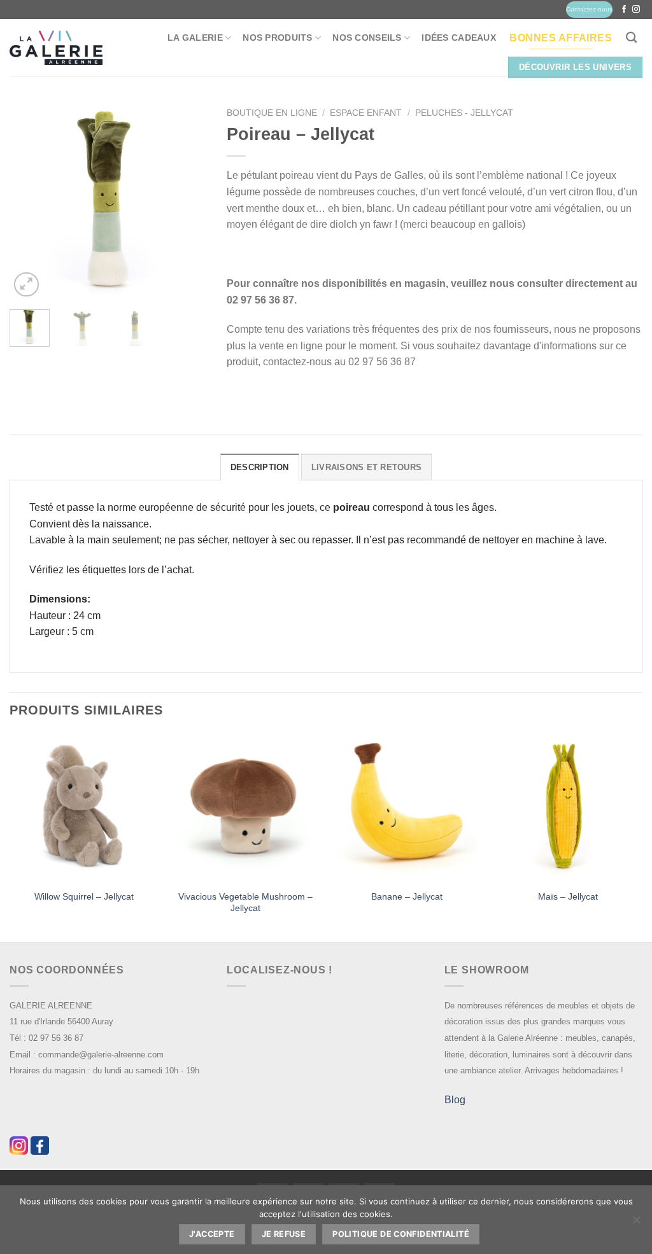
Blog (454, 1099)
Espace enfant (366, 113)
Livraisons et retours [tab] (366, 467)
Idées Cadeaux (459, 37)
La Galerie (195, 37)
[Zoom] (26, 284)
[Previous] (29, 201)
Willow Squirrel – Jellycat (84, 896)
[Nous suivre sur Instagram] (636, 9)
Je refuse (284, 1234)
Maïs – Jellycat (568, 896)
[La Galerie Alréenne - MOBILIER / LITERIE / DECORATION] (56, 48)
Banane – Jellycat (407, 896)
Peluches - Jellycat (464, 113)
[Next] (187, 201)
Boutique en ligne (272, 113)
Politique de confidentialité (400, 1234)
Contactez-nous (589, 9)
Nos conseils (366, 37)
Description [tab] (259, 467)
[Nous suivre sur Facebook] (624, 9)
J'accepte (211, 1234)
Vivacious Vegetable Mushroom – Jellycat (245, 902)
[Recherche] (631, 38)
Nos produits (277, 37)
